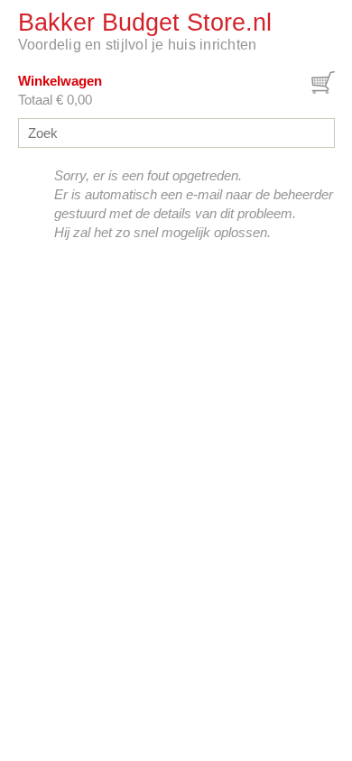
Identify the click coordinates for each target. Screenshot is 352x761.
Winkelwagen (60, 80)
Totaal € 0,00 (55, 99)
